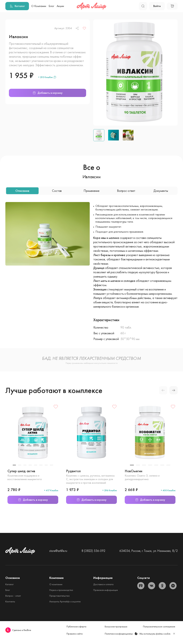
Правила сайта (74, 633)
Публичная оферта (76, 626)
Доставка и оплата (103, 584)
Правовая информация (105, 590)
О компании (55, 584)
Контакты (10, 601)
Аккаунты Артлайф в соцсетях (65, 601)
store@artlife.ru (58, 551)
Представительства (59, 595)
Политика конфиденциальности (121, 633)
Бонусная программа (116, 626)
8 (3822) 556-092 (93, 551)
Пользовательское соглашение (159, 626)
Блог (7, 590)
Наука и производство (61, 590)
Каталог (9, 584)
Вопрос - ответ (13, 595)
